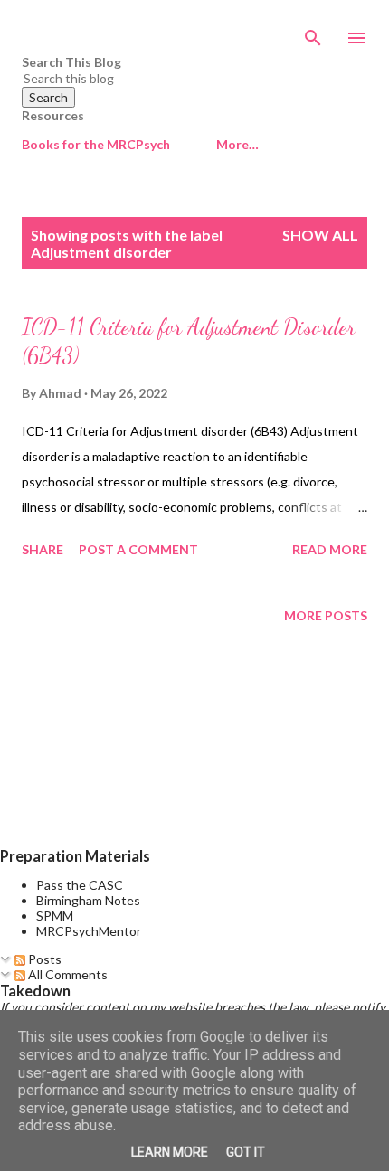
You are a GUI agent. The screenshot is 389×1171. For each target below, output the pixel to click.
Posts (43, 959)
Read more (329, 549)
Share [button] (42, 549)
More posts (325, 615)
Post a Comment (138, 549)
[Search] (313, 32)
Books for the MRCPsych (96, 144)
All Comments (66, 974)
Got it (245, 1152)
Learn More (169, 1152)
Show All (320, 234)
